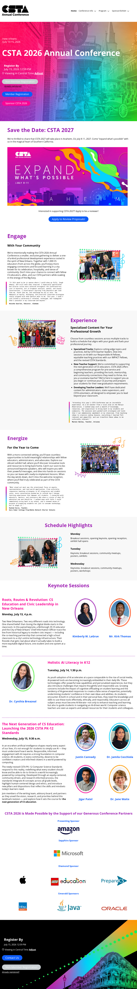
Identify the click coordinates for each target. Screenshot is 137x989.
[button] (87, 11)
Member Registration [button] (17, 94)
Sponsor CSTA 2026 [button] (16, 103)
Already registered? (13, 86)
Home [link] (74, 11)
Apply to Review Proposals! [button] (68, 219)
